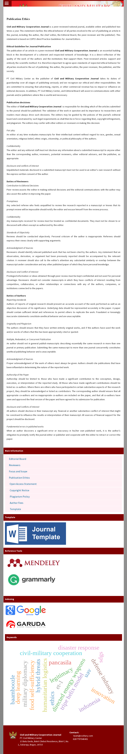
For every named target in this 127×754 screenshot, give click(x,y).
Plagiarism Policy (20, 496)
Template (15, 509)
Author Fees (16, 502)
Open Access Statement (23, 483)
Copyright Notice (19, 490)
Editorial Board (17, 458)
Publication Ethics (19, 477)
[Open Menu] (6, 3)
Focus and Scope (18, 471)
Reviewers (14, 465)
